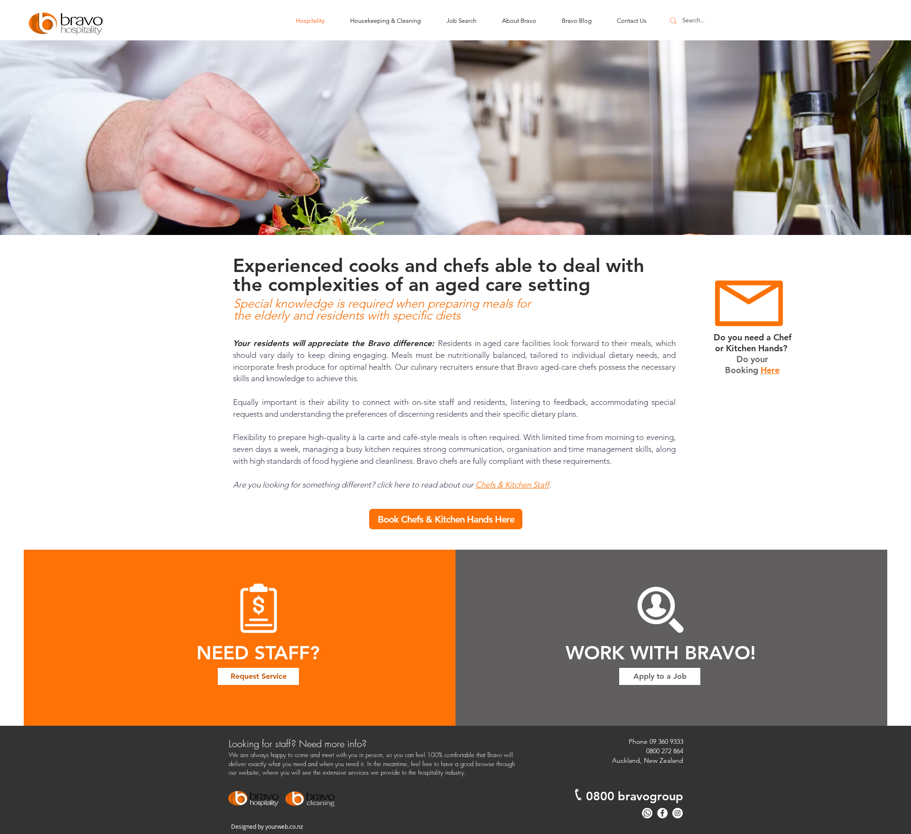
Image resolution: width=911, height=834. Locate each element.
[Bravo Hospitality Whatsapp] (647, 813)
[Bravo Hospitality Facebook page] (662, 813)
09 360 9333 (666, 741)
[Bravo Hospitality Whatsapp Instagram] (677, 813)
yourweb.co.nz (284, 826)
